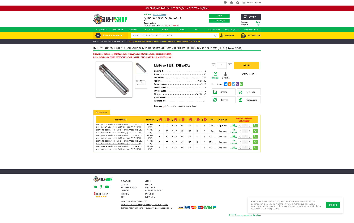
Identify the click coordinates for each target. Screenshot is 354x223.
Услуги (165, 29)
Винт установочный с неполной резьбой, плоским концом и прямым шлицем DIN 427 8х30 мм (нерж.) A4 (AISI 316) (119, 136)
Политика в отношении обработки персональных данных (144, 205)
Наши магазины (251, 29)
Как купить (150, 187)
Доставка (248, 92)
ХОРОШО (333, 205)
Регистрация (219, 20)
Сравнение (229, 35)
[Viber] (237, 84)
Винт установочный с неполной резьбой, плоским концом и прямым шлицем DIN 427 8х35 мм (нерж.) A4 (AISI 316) (119, 142)
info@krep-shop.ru (254, 2)
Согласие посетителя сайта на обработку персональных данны (146, 208)
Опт (196, 29)
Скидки (181, 29)
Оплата (223, 92)
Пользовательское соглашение (133, 201)
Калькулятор (117, 29)
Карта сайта (150, 197)
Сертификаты (249, 100)
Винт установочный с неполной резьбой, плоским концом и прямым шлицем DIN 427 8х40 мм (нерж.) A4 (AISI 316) (119, 147)
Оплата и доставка (232, 29)
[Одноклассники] (229, 84)
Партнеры (125, 194)
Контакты (149, 194)
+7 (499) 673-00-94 (153, 17)
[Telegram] (233, 84)
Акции (148, 181)
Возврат (221, 100)
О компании (101, 29)
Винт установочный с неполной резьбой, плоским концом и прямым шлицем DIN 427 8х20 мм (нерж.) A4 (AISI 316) (119, 125)
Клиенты (149, 29)
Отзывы (133, 29)
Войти (219, 16)
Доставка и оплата (129, 187)
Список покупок (252, 35)
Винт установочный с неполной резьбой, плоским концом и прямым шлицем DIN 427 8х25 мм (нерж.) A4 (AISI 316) (119, 131)
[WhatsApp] (241, 84)
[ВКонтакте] (225, 84)
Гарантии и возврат (153, 190)
